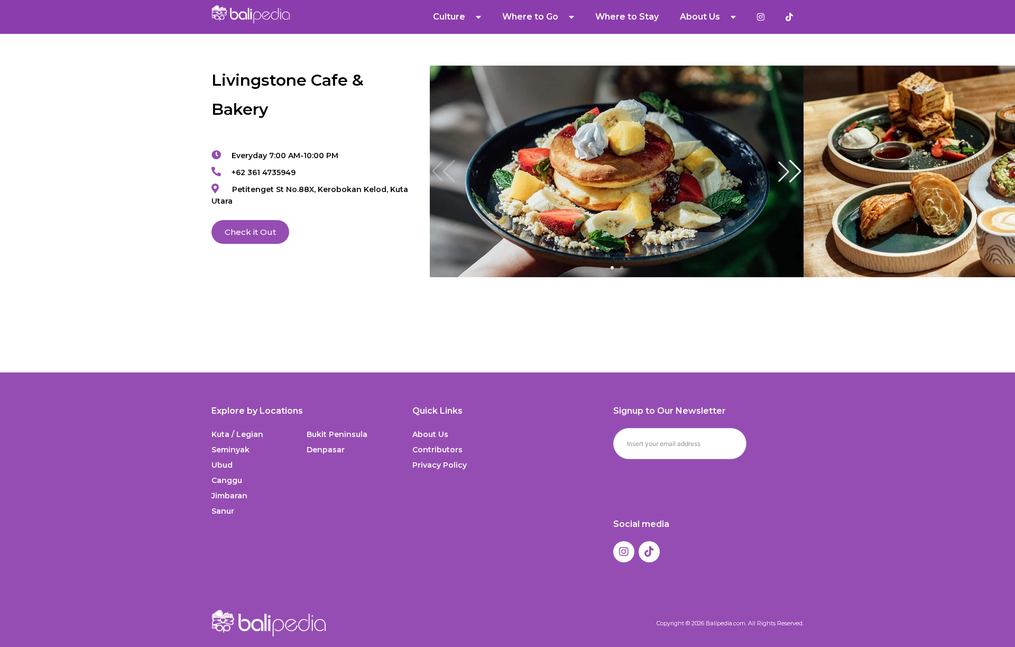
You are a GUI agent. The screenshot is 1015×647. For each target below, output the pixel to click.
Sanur (222, 511)
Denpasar (326, 449)
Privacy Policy (439, 465)
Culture (449, 17)
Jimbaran (229, 495)
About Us (430, 434)
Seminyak (230, 449)
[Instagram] (623, 551)
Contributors (437, 449)
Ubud (222, 465)
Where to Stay (627, 17)
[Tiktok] (649, 551)
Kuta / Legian (237, 434)
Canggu (226, 480)
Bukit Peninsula (337, 434)
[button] (789, 171)
